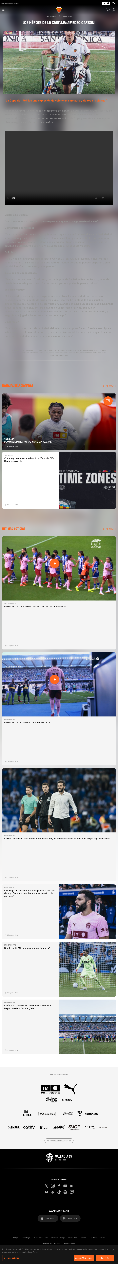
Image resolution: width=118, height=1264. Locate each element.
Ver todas (110, 386)
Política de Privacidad (51, 1243)
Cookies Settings (58, 1238)
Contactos (72, 1238)
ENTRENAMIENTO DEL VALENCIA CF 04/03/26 (28, 442)
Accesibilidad (69, 1243)
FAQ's (15, 1238)
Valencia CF (51, 16)
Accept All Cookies (83, 1258)
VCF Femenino (10, 604)
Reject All (105, 1258)
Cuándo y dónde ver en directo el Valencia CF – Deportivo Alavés (29, 459)
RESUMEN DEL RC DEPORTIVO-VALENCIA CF (27, 722)
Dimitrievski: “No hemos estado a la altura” (27, 948)
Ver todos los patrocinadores (59, 1140)
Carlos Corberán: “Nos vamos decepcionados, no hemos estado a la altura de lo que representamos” (57, 838)
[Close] (113, 1250)
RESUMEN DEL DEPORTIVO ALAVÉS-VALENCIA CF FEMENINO (35, 606)
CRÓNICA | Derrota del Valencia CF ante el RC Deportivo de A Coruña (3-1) (28, 1007)
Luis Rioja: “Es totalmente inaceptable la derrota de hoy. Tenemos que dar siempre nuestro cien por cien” (29, 893)
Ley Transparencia (97, 1238)
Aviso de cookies (41, 1238)
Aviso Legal (26, 1238)
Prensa (83, 1238)
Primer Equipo (10, 719)
